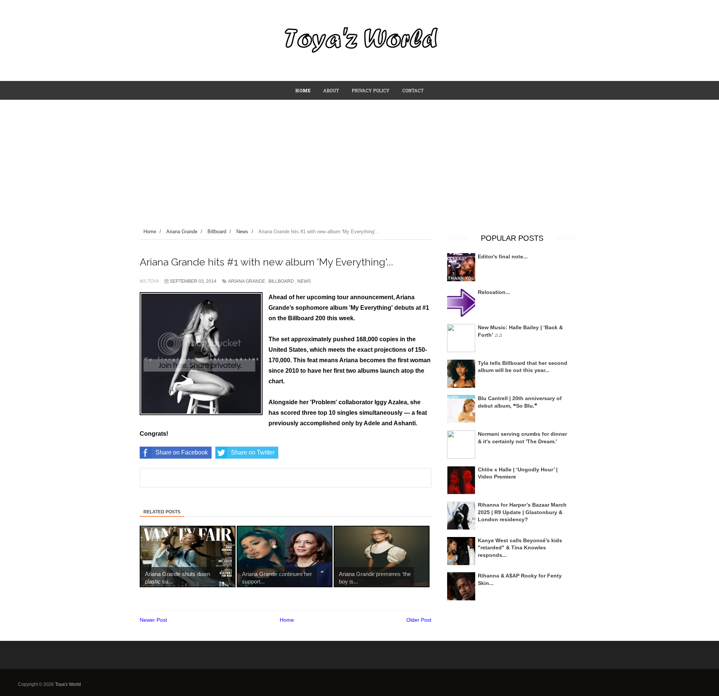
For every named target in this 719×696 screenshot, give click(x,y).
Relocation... (494, 292)
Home (287, 620)
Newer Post (153, 620)
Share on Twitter (252, 452)
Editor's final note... (503, 257)
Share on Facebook (181, 452)
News (304, 281)
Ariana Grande (246, 281)
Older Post (418, 620)
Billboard (281, 281)
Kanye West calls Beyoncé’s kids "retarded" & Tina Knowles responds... (520, 547)
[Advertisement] (359, 156)
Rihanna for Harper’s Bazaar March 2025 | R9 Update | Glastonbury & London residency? (522, 512)
